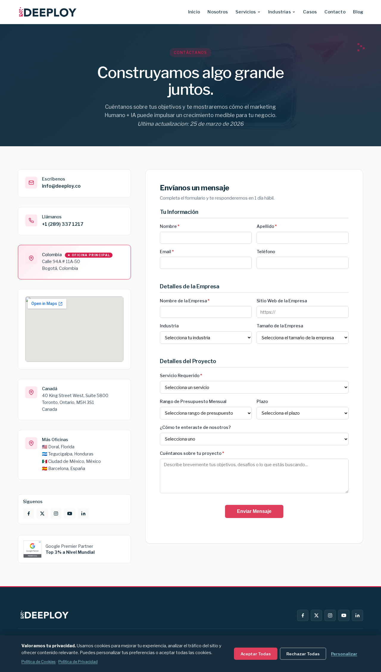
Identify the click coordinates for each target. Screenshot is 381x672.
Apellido (267, 226)
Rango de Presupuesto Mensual (193, 401)
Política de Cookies (38, 661)
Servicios (245, 12)
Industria (169, 326)
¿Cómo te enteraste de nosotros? (195, 427)
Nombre (169, 226)
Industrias (279, 12)
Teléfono (266, 251)
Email (167, 251)
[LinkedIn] (83, 513)
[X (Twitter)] (316, 615)
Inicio (194, 12)
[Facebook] (28, 513)
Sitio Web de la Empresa (282, 301)
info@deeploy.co (61, 186)
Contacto (335, 12)
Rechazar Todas (303, 653)
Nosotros (217, 12)
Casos (310, 12)
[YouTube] (69, 513)
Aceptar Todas (256, 653)
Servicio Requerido (181, 375)
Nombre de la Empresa (185, 301)
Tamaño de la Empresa (280, 326)
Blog (358, 12)
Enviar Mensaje (254, 511)
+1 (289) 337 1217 (62, 224)
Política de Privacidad (78, 661)
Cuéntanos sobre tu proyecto (192, 453)
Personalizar (344, 653)
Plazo (262, 401)
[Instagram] (56, 513)
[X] (42, 513)
